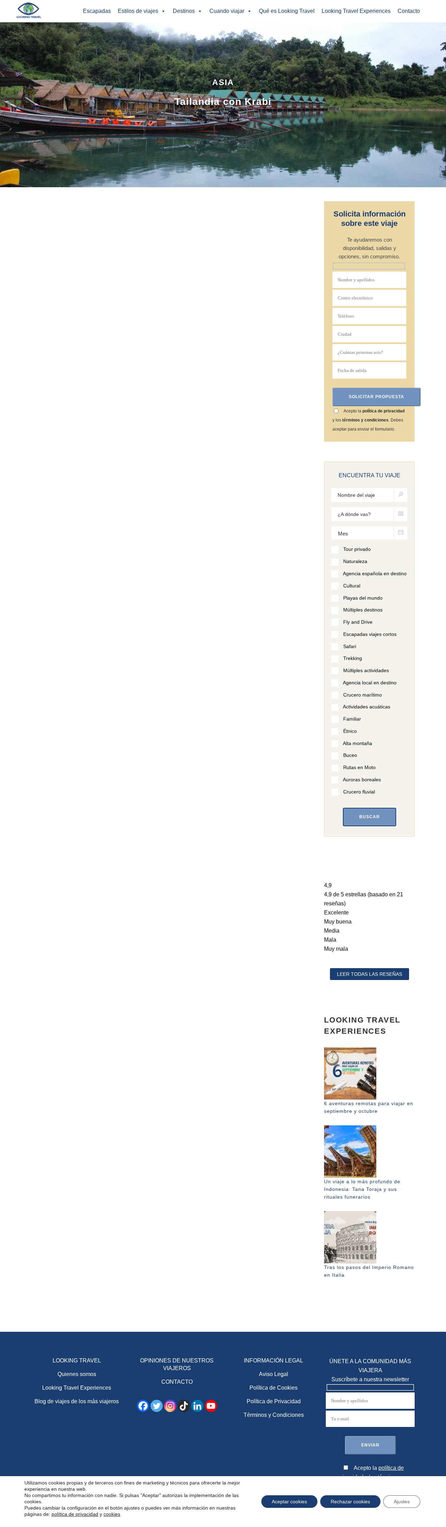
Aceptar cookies (289, 1501)
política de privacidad (383, 411)
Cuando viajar (226, 11)
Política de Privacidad (274, 1401)
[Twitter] (157, 1406)
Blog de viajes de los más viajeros (76, 1401)
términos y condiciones (365, 420)
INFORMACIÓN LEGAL (273, 1360)
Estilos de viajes (138, 11)
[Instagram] (170, 1406)
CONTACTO (177, 1382)
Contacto (409, 11)
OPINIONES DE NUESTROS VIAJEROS (177, 1364)
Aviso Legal (273, 1374)
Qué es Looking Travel (287, 11)
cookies (111, 1514)
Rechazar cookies (350, 1501)
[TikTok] (184, 1406)
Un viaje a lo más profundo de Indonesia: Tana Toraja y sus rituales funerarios (362, 1189)
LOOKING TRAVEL (77, 1360)
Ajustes (402, 1501)
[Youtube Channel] (211, 1406)
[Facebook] (143, 1406)
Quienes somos (76, 1374)
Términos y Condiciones (274, 1415)
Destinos (184, 11)
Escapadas (97, 11)
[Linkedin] (197, 1406)
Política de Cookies (273, 1388)
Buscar (369, 816)
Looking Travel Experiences (356, 11)
